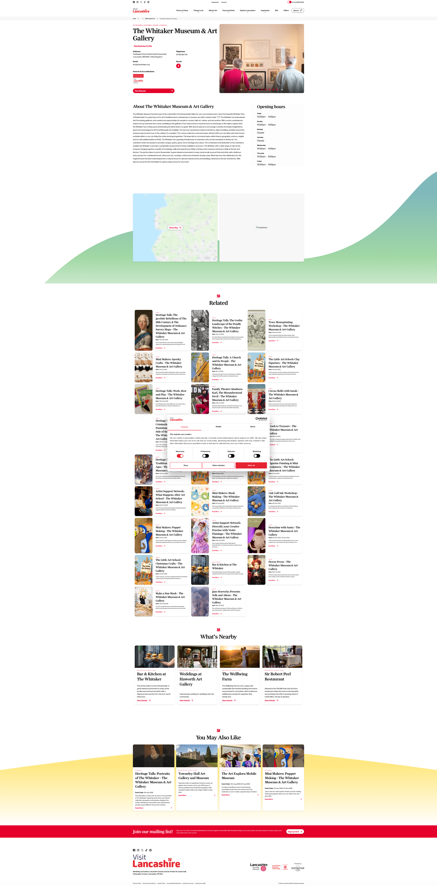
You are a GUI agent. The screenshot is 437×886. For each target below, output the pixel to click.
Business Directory (150, 18)
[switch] (205, 456)
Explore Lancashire (247, 10)
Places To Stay (182, 10)
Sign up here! (293, 831)
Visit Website (140, 91)
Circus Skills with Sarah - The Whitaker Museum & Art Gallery (284, 394)
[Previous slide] (241, 89)
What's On (213, 10)
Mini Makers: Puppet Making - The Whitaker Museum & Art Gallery (169, 531)
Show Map (173, 227)
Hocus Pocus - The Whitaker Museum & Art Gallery (283, 565)
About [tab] (252, 427)
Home (134, 18)
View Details (142, 700)
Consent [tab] (184, 427)
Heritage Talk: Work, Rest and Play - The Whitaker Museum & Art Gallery (171, 394)
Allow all (251, 465)
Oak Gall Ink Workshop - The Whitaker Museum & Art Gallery (283, 497)
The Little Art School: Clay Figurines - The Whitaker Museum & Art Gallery (284, 363)
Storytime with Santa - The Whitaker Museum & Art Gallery (284, 531)
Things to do (198, 10)
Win (276, 10)
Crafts (163, 25)
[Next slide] (282, 89)
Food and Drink (228, 10)
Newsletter (215, 2)
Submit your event (188, 883)
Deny (186, 465)
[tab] (246, 89)
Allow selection (218, 465)
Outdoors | (138, 25)
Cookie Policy (161, 883)
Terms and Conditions (149, 883)
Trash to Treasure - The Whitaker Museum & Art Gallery (283, 430)
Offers (286, 10)
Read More (159, 348)
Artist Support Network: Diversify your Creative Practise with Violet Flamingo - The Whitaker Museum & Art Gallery (227, 530)
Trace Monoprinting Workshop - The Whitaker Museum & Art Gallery (284, 326)
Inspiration (265, 10)
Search (296, 10)
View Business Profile (143, 46)
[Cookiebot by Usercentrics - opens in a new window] (257, 419)
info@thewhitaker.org (141, 64)
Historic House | (151, 25)
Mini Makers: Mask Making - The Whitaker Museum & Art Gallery (226, 497)
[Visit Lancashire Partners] (138, 79)
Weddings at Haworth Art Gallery (191, 679)
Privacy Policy (137, 883)
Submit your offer (200, 883)
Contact (224, 2)
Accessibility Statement (174, 883)
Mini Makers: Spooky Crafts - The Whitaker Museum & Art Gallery (169, 363)
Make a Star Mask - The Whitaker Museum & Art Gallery (170, 597)
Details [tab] (218, 427)
